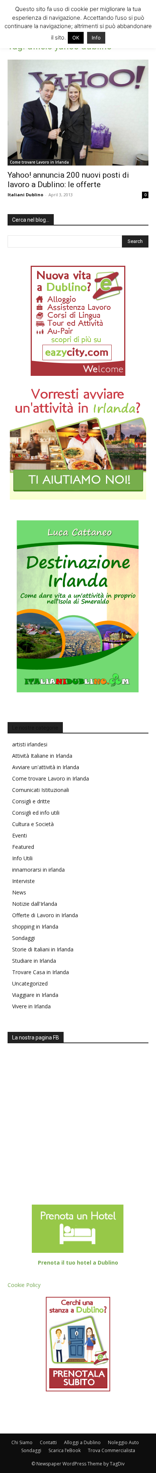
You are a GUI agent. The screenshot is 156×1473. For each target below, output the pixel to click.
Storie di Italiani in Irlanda (42, 949)
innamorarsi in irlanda (38, 869)
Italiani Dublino (25, 194)
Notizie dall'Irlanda (34, 903)
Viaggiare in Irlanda (35, 994)
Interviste (23, 881)
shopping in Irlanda (35, 926)
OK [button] (75, 38)
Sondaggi (23, 938)
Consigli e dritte (31, 801)
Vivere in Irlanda (31, 1006)
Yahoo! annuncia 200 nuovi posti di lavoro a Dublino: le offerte (68, 179)
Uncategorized (30, 983)
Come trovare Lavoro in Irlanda (39, 162)
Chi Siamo (22, 1442)
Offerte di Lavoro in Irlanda (45, 915)
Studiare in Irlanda (34, 960)
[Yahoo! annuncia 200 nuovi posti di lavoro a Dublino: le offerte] (78, 113)
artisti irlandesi (29, 744)
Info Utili (22, 858)
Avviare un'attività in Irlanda (45, 767)
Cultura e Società (33, 824)
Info (96, 38)
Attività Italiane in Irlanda (42, 755)
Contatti (48, 1442)
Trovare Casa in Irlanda (40, 972)
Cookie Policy (24, 1284)
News (19, 892)
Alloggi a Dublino (82, 1442)
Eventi (19, 835)
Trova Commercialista (111, 1450)
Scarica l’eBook (64, 1450)
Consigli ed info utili (35, 812)
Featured (23, 846)
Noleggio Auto (123, 1442)
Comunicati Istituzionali (40, 789)
